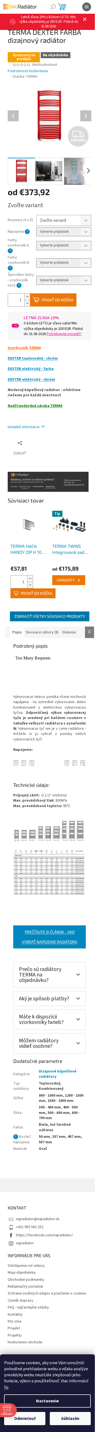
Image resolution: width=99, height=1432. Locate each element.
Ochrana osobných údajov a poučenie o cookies (47, 1293)
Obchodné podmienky (26, 1279)
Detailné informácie (24, 427)
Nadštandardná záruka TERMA (35, 406)
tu (6, 1387)
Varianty (66, 580)
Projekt (14, 1328)
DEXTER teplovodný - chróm (33, 358)
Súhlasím (70, 1419)
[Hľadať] (53, 6)
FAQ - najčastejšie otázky (28, 1307)
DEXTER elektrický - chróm (31, 379)
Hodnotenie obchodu (25, 1342)
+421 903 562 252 (29, 1227)
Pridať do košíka (57, 299)
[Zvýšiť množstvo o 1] (27, 297)
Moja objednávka (21, 1272)
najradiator (25, 1243)
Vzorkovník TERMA (24, 348)
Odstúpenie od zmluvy (26, 1265)
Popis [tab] (17, 632)
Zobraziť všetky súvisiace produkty (49, 616)
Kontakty (15, 1314)
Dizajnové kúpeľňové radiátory (57, 1074)
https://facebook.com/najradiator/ (44, 1235)
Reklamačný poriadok (25, 1286)
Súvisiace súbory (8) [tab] (42, 632)
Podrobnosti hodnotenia (28, 71)
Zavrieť (44, 442)
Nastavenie (47, 1401)
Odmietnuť (24, 1419)
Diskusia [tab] (69, 632)
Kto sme (14, 1321)
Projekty (15, 1335)
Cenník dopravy (20, 1300)
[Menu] (86, 6)
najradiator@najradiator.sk (37, 1219)
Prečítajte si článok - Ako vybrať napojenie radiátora (49, 937)
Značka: (24, 76)
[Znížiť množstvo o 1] (27, 303)
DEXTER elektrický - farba (31, 369)
